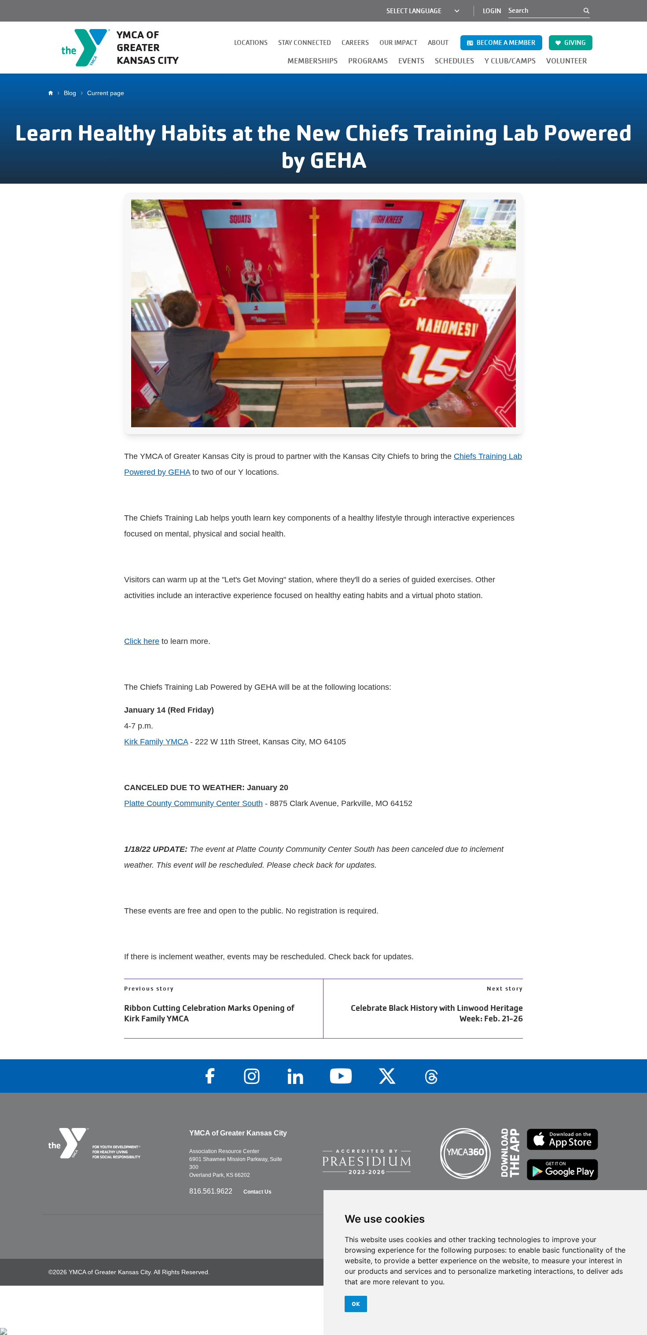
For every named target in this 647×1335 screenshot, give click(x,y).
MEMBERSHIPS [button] (312, 61)
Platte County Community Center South (193, 803)
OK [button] (356, 1304)
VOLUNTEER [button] (566, 61)
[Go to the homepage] (112, 1143)
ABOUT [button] (438, 42)
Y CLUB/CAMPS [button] (510, 61)
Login (492, 11)
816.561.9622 (211, 1191)
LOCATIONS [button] (251, 42)
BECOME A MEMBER (505, 42)
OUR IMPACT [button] (398, 42)
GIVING (574, 42)
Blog (70, 92)
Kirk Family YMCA (156, 741)
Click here (141, 641)
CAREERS (355, 42)
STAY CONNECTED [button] (304, 42)
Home (52, 93)
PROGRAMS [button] (368, 61)
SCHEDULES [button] (454, 61)
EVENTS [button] (411, 61)
